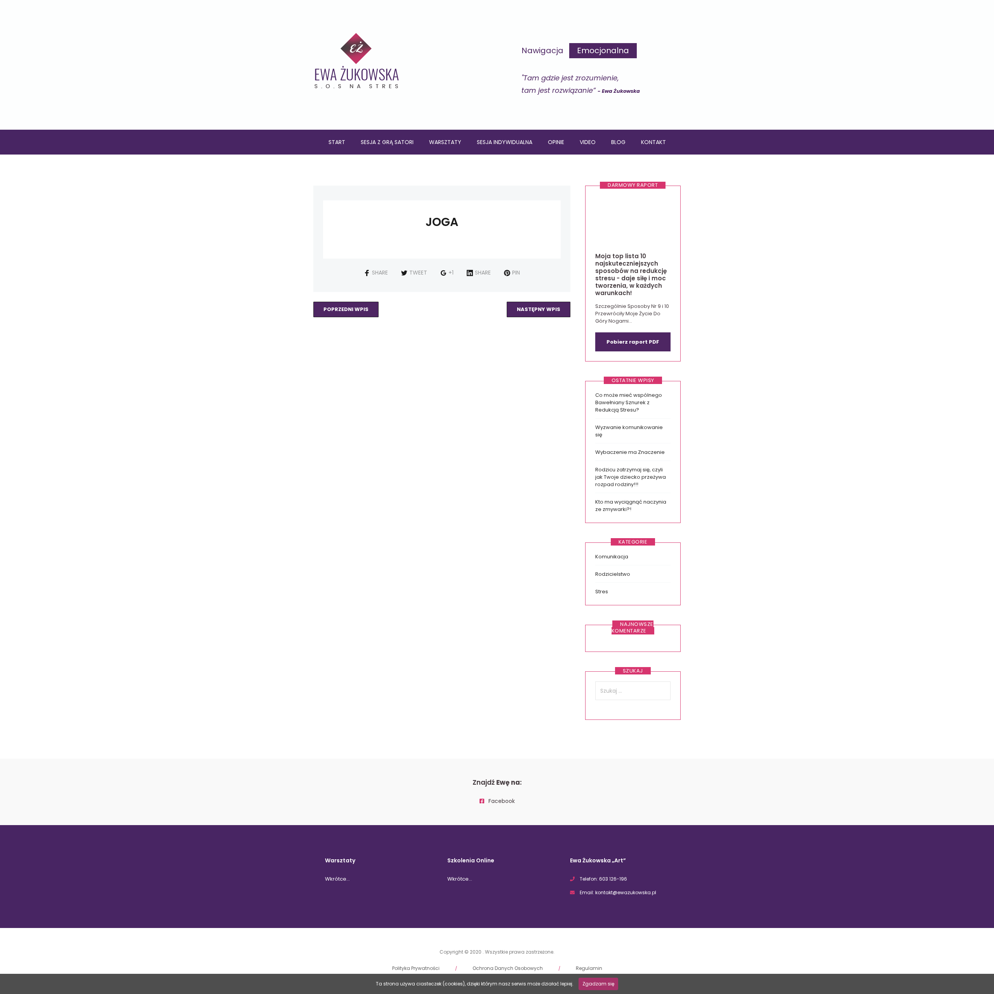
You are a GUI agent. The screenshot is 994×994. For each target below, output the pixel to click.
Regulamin (589, 968)
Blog (618, 142)
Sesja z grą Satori (387, 142)
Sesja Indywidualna (504, 142)
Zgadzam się (598, 983)
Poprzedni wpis (345, 309)
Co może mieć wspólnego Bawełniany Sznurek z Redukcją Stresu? (628, 402)
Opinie (556, 142)
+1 (451, 272)
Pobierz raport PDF (632, 342)
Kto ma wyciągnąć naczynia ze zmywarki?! (630, 505)
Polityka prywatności (416, 968)
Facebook (501, 801)
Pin (516, 272)
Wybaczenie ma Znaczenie (630, 452)
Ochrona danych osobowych (508, 968)
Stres (601, 591)
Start (336, 142)
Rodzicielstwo (612, 574)
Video (588, 142)
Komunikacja (611, 556)
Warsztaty (445, 142)
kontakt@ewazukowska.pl (625, 892)
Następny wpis (538, 309)
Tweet (418, 272)
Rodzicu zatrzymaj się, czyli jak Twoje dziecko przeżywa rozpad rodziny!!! (630, 477)
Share (380, 272)
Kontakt (653, 142)
